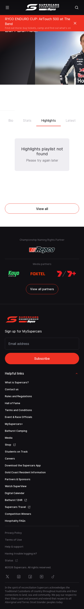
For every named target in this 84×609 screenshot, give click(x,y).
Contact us (12, 389)
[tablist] (42, 119)
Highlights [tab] (48, 120)
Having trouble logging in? (21, 553)
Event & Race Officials (18, 417)
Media (8, 437)
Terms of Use (13, 539)
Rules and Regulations (18, 396)
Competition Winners (18, 513)
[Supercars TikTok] (53, 576)
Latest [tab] (71, 120)
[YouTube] (41, 576)
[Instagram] (18, 576)
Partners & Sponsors (17, 479)
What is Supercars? (17, 382)
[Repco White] (42, 250)
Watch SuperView (16, 486)
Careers (10, 458)
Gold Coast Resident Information (25, 472)
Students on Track (16, 451)
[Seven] (66, 274)
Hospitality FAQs (15, 520)
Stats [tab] (27, 120)
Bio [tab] (10, 120)
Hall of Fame (12, 403)
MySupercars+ (14, 423)
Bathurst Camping (16, 430)
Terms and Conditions (18, 410)
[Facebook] (30, 576)
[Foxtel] (38, 274)
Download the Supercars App (23, 465)
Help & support (14, 546)
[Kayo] (13, 274)
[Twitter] (7, 576)
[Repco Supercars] (42, 7)
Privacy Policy (13, 532)
